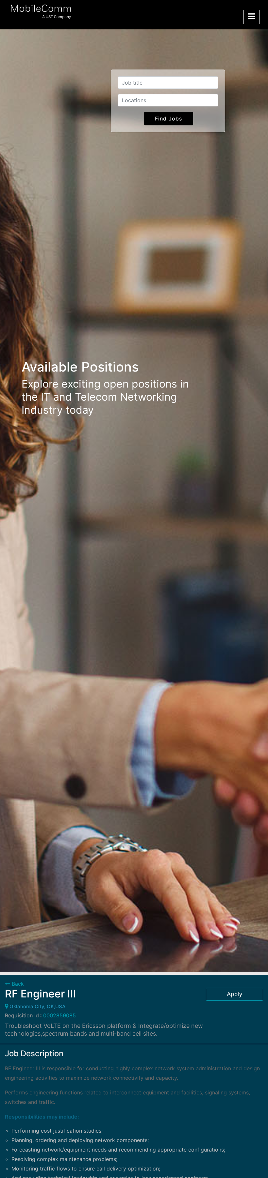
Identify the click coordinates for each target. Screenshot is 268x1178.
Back (17, 983)
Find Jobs (168, 118)
